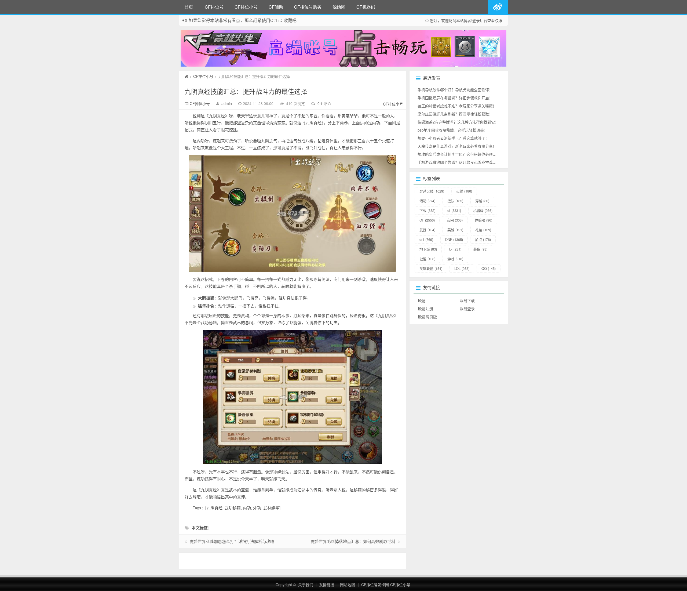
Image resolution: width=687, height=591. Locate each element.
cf (454, 210)
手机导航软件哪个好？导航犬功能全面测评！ (455, 89)
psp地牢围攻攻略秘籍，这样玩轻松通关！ (453, 130)
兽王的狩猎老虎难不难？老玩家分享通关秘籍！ (457, 105)
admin (226, 103)
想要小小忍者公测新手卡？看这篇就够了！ (453, 138)
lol (455, 249)
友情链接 (326, 584)
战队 (455, 200)
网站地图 (347, 584)
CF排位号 (214, 7)
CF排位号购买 (307, 7)
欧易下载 (467, 300)
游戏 (455, 258)
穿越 (482, 200)
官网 (455, 220)
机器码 (482, 210)
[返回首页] (186, 76)
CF (427, 220)
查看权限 (494, 20)
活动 (427, 200)
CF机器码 (365, 7)
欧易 (422, 300)
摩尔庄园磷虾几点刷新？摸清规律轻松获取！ (455, 114)
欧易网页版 (427, 316)
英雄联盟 (430, 268)
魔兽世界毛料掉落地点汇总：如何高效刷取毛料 (353, 541)
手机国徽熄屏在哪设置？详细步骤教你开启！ (455, 97)
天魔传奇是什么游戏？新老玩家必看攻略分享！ (457, 146)
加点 (483, 239)
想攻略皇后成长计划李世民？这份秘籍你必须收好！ (461, 154)
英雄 (455, 229)
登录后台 (479, 20)
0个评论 (324, 103)
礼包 (483, 229)
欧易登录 (467, 308)
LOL (461, 268)
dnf (426, 239)
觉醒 (427, 258)
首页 (188, 7)
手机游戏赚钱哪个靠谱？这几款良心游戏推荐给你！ (461, 162)
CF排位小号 (246, 7)
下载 (427, 210)
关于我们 (305, 584)
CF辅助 (276, 7)
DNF (454, 239)
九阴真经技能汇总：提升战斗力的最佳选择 (246, 91)
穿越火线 (431, 191)
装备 (480, 249)
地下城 (428, 249)
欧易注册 (425, 308)
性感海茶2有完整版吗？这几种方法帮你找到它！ (458, 122)
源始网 (338, 7)
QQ (488, 268)
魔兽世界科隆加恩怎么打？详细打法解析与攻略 (232, 541)
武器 (427, 229)
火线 (464, 191)
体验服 (483, 220)
